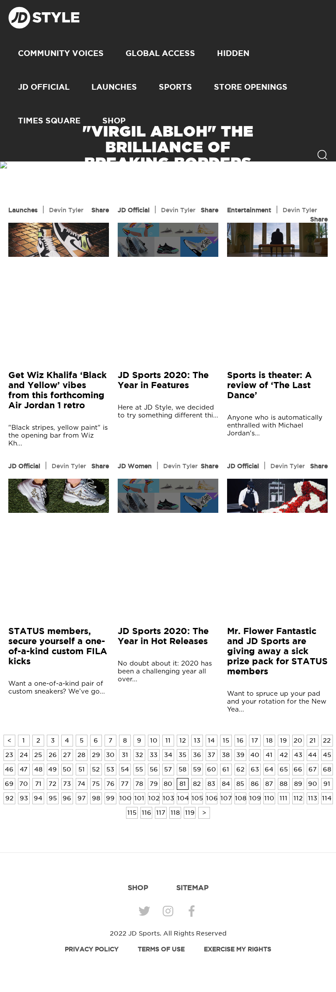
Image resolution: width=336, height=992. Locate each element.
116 (146, 812)
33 (154, 754)
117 (160, 812)
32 (139, 754)
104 (183, 798)
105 (197, 798)
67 (312, 769)
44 (312, 754)
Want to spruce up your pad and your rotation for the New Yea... (276, 702)
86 (255, 783)
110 (269, 798)
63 (255, 769)
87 (269, 783)
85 (240, 783)
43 (298, 754)
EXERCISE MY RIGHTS (237, 949)
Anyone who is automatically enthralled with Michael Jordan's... (274, 425)
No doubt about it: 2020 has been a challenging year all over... (165, 671)
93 (24, 798)
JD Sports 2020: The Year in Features (163, 380)
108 (240, 798)
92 (9, 798)
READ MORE (168, 189)
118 (175, 812)
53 (110, 769)
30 (110, 754)
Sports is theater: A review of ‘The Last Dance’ (269, 385)
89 (298, 783)
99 (110, 798)
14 (211, 740)
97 (81, 798)
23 (9, 754)
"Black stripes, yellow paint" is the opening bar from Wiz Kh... (58, 435)
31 (125, 754)
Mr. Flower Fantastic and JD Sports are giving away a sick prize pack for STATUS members (277, 651)
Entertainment (249, 210)
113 (312, 798)
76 (110, 783)
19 (283, 740)
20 (298, 740)
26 (53, 754)
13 (197, 740)
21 (312, 740)
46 (9, 769)
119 (190, 812)
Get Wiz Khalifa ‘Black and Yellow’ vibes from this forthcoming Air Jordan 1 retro (57, 390)
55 (139, 769)
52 (96, 769)
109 (255, 798)
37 (211, 754)
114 (327, 798)
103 (168, 798)
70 (23, 783)
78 (139, 783)
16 (240, 740)
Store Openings (250, 86)
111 (283, 798)
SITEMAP (192, 887)
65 (284, 769)
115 (131, 812)
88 (283, 783)
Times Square (49, 120)
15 (226, 740)
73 (67, 783)
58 (182, 769)
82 (197, 783)
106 (211, 798)
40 (254, 754)
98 (96, 798)
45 (327, 754)
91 (326, 783)
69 (9, 783)
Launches (114, 86)
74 (81, 783)
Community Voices (61, 53)
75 (96, 783)
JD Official (44, 86)
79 (154, 783)
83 (211, 783)
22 (327, 740)
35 (182, 754)
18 (269, 740)
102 (154, 798)
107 (226, 798)
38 (226, 754)
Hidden (233, 53)
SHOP (114, 120)
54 (125, 769)
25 (38, 754)
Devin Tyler (66, 210)
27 (67, 754)
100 (125, 798)
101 (139, 798)
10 (154, 740)
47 (24, 769)
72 (52, 783)
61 (225, 769)
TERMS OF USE (161, 949)
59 (197, 769)
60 (211, 769)
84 (226, 783)
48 (38, 769)
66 (298, 769)
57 (168, 769)
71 (38, 783)
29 (96, 754)
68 (327, 769)
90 (312, 783)
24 (24, 754)
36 (197, 754)
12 (182, 740)
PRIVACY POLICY (92, 949)
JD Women (135, 466)
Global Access (160, 53)
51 (81, 769)
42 (284, 754)
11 (168, 740)
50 (67, 769)
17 (255, 740)
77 (125, 783)
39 (240, 754)
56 (154, 769)
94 (38, 798)
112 (298, 798)
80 (168, 783)
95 (53, 798)
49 (52, 769)
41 (269, 754)
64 (269, 769)
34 (168, 754)
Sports (175, 86)
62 (240, 769)
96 (67, 798)
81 (182, 783)
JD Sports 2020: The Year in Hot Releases (163, 636)
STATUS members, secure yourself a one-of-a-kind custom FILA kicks (57, 646)
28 (81, 754)
